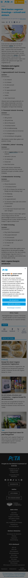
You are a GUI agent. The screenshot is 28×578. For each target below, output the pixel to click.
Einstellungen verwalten (14, 307)
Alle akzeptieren (14, 300)
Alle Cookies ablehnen (14, 304)
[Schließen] (25, 268)
